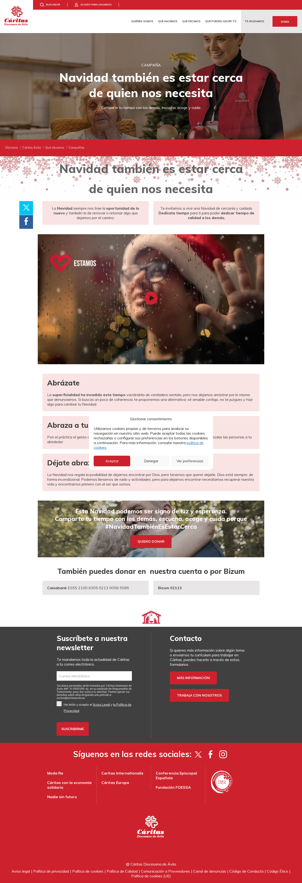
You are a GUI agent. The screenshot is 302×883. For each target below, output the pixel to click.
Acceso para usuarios (96, 4)
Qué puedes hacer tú (220, 21)
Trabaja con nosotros (199, 695)
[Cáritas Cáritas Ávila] (16, 16)
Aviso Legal (101, 704)
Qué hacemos (167, 21)
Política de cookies (87, 871)
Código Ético (277, 871)
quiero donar (151, 542)
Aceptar (112, 461)
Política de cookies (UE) (151, 876)
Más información (193, 678)
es (71, 698)
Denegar (151, 461)
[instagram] (223, 754)
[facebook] (210, 754)
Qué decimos (191, 21)
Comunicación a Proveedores (165, 871)
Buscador (53, 4)
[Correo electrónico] (94, 676)
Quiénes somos (142, 21)
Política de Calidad (122, 871)
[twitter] (198, 754)
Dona (285, 21)
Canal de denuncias (209, 871)
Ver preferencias (189, 461)
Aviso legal (21, 871)
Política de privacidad (51, 871)
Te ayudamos (254, 21)
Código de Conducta (246, 871)
